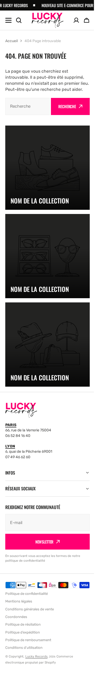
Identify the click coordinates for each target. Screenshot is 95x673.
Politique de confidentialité (26, 595)
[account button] (76, 20)
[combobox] (27, 106)
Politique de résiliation (23, 625)
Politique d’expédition (22, 633)
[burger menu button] (8, 20)
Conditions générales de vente (29, 610)
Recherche (67, 106)
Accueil (11, 41)
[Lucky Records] (47, 20)
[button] (86, 20)
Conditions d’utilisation (23, 649)
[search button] (19, 20)
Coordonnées (16, 618)
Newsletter (42, 536)
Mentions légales (18, 603)
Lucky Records (36, 657)
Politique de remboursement (28, 641)
